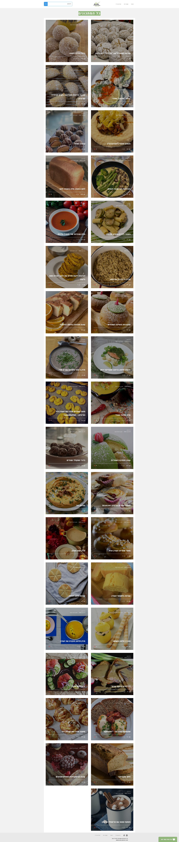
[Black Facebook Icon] (124, 835)
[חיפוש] (46, 4)
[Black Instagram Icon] (127, 835)
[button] (126, 4)
